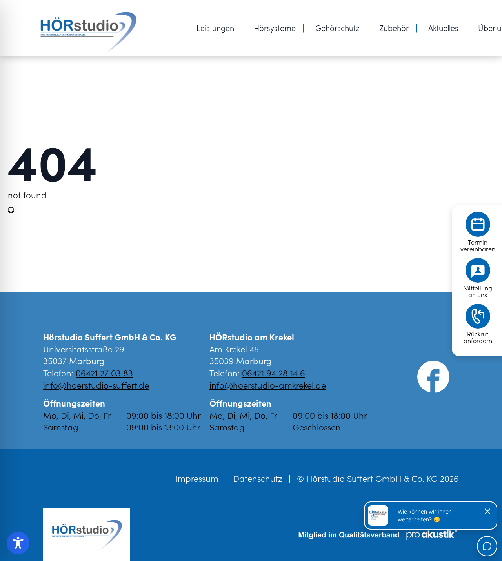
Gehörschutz (337, 27)
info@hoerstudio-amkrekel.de (267, 385)
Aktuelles (443, 27)
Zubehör (394, 27)
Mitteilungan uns (477, 291)
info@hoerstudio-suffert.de (96, 385)
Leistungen (215, 27)
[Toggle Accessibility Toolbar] (18, 543)
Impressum (196, 478)
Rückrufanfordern (478, 337)
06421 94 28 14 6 (273, 373)
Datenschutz (257, 478)
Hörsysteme (275, 27)
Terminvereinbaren (477, 245)
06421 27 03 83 (104, 373)
